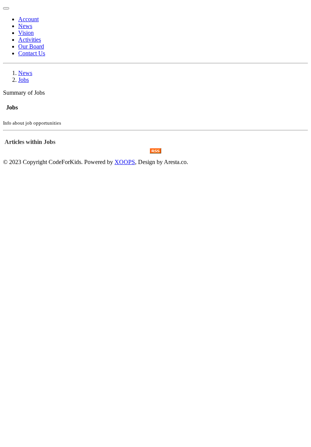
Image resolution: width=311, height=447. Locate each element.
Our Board (31, 46)
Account (28, 19)
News (25, 26)
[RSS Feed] (155, 151)
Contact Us (31, 53)
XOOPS (125, 162)
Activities (29, 39)
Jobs (23, 80)
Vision (26, 33)
